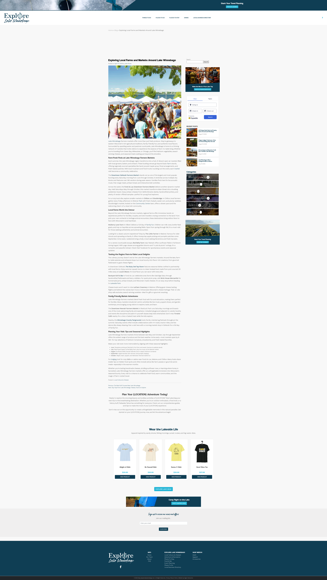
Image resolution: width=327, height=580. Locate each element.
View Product (125, 477)
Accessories (196, 559)
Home (110, 30)
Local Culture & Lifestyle (121, 380)
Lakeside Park (115, 283)
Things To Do (146, 18)
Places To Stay (174, 18)
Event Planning (170, 563)
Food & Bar (168, 561)
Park (140, 201)
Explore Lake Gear (163, 489)
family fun (150, 225)
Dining (186, 18)
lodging (113, 359)
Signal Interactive (188, 578)
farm (169, 164)
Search (188, 59)
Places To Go (160, 18)
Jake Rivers (128, 63)
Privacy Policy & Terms (172, 578)
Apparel (195, 557)
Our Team (149, 557)
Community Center (143, 203)
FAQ (149, 561)
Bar (122, 276)
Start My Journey (232, 7)
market (177, 169)
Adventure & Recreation (172, 557)
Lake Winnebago (114, 141)
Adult (194, 555)
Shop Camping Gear (179, 503)
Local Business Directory (202, 18)
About (149, 559)
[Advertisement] (163, 46)
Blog (116, 30)
